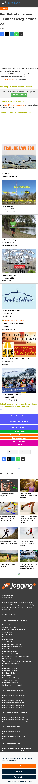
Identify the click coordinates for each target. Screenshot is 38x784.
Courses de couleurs (19, 438)
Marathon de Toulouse (9, 670)
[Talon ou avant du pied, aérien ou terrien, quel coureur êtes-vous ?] (9, 508)
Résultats (4, 8)
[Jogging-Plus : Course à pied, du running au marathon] (13, 3)
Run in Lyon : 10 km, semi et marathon (14, 630)
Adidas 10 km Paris (8, 642)
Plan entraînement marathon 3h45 (13, 703)
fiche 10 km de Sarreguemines (14, 105)
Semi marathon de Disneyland (12, 685)
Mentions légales (7, 597)
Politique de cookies (10, 781)
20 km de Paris (7, 632)
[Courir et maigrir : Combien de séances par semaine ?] (29, 485)
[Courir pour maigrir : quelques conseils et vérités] (29, 533)
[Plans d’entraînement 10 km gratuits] (9, 485)
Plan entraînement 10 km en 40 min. (13, 739)
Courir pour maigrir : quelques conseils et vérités (27, 543)
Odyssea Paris (6, 658)
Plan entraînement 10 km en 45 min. (13, 736)
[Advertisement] (15, 51)
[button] (35, 754)
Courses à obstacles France (19, 435)
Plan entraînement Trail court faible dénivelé (16, 748)
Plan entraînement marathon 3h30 (13, 705)
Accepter (19, 766)
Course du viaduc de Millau (10, 654)
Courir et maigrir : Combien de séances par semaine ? (28, 496)
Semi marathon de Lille (9, 666)
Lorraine (13, 452)
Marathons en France (19, 427)
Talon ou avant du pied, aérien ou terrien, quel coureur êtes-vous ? (7, 518)
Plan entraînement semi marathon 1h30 (15, 722)
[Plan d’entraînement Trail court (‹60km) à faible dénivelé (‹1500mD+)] (29, 556)
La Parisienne (6, 637)
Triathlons (19, 444)
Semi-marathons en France (19, 421)
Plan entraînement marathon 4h (12, 700)
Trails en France (19, 431)
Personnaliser (19, 777)
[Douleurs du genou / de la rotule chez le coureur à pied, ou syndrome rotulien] (29, 508)
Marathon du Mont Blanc (10, 682)
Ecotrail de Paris (7, 675)
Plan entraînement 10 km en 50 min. (13, 734)
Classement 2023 (9, 79)
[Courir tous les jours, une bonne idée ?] (9, 556)
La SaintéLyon (6, 649)
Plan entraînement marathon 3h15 (13, 707)
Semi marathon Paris (9, 627)
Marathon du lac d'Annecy (10, 678)
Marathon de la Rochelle (10, 668)
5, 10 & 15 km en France (19, 416)
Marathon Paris (7, 625)
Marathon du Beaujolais (9, 651)
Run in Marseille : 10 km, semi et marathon (15, 656)
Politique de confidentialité (24, 781)
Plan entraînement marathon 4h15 (13, 698)
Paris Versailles (7, 634)
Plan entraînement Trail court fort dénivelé (15, 751)
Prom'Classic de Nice (9, 673)
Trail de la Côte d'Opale (9, 680)
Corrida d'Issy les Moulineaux (11, 663)
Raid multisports (19, 441)
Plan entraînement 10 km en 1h (12, 731)
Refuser (19, 771)
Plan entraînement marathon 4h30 (13, 695)
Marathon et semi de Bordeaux (12, 646)
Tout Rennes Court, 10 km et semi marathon (16, 661)
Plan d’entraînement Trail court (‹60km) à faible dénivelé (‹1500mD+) (28, 566)
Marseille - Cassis (7, 639)
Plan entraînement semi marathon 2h (14, 717)
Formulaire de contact (9, 614)
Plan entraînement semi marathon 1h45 (15, 719)
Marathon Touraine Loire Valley (12, 644)
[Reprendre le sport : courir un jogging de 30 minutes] (9, 533)
